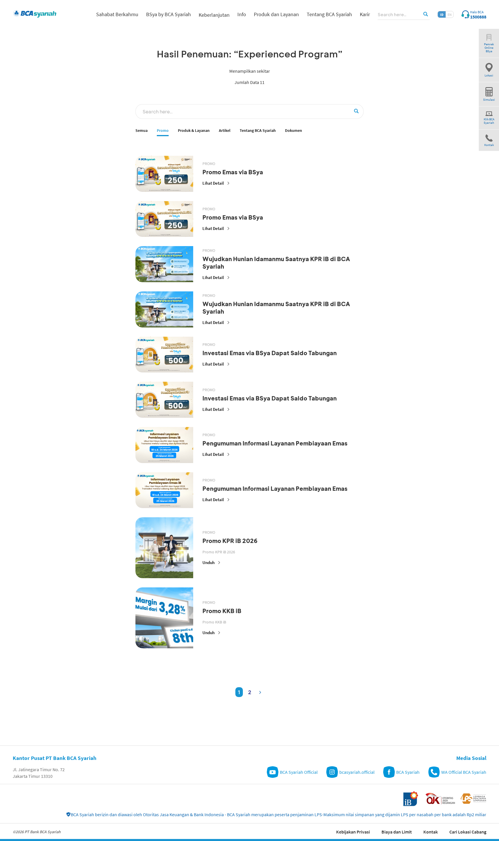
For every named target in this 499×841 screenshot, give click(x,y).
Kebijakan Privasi (353, 832)
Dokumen (293, 130)
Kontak (430, 832)
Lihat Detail (213, 183)
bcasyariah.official (357, 772)
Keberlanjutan (214, 15)
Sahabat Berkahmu (117, 14)
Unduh (208, 562)
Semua (141, 130)
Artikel (224, 130)
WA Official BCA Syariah (463, 772)
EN (450, 14)
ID (442, 14)
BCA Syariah (408, 772)
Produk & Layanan (194, 130)
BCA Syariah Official (299, 772)
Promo (163, 130)
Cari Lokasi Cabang (467, 832)
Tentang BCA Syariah (258, 130)
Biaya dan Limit (396, 832)
